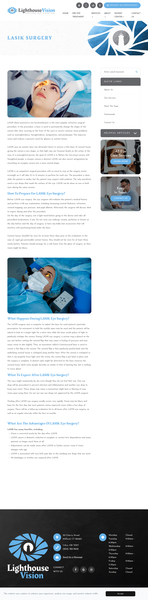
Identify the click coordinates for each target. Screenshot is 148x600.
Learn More (120, 161)
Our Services (110, 98)
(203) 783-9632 (71, 549)
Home (65, 13)
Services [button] (95, 13)
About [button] (107, 13)
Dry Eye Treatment (78, 15)
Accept (120, 594)
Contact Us (136, 15)
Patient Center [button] (118, 15)
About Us (108, 90)
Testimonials (109, 114)
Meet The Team (111, 106)
